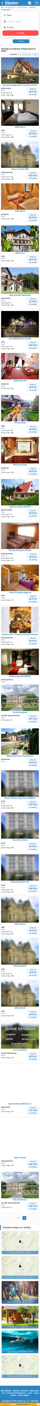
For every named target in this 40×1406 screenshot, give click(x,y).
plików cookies (22, 1404)
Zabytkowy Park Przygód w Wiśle (20, 1277)
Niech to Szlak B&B (20, 169)
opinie (36, 54)
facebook (6, 1391)
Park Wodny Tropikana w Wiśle (20, 1351)
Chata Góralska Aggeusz (20, 592)
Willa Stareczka (20, 464)
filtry (22, 41)
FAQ (3, 1393)
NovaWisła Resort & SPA (20, 338)
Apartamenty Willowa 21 (20, 1103)
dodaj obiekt (23, 1395)
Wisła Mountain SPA (20, 882)
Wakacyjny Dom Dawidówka (20, 756)
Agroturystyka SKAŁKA (20, 506)
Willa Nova (20, 127)
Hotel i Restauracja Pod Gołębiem (20, 798)
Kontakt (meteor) (20, 1391)
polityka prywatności (16, 1393)
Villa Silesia (20, 211)
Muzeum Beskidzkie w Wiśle (20, 1376)
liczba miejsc (27, 54)
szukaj (21, 33)
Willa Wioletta (20, 966)
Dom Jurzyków (20, 1050)
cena (19, 54)
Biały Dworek (20, 380)
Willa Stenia (20, 924)
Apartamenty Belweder (20, 295)
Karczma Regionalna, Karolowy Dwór (20, 85)
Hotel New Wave (20, 840)
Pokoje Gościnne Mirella (20, 550)
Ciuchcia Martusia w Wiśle (20, 1252)
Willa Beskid (20, 1008)
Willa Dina (20, 253)
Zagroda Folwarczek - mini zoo (20, 1326)
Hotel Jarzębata (20, 712)
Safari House (20, 1157)
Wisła (3, 90)
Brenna (4, 556)
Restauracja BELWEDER (20, 676)
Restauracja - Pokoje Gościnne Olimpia (20, 634)
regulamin (34, 1391)
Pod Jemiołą (20, 422)
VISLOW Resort (20, 1199)
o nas (29, 1393)
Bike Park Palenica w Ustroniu (20, 1302)
